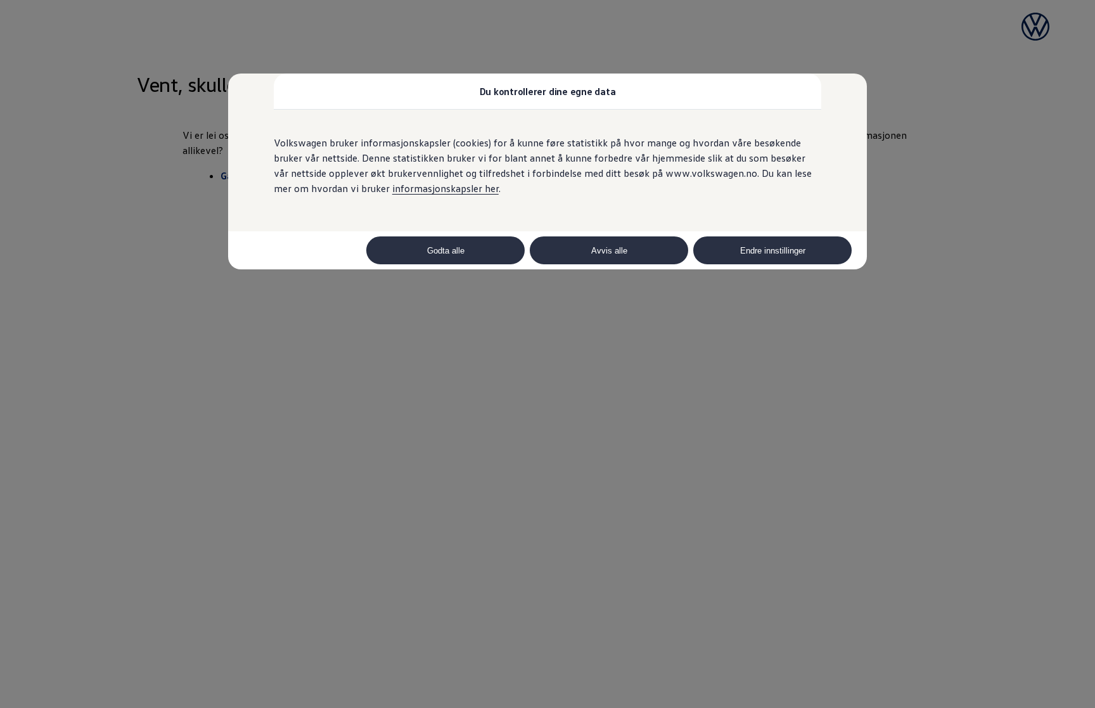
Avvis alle (609, 250)
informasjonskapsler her (445, 188)
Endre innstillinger (772, 250)
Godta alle (445, 250)
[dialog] (547, 354)
